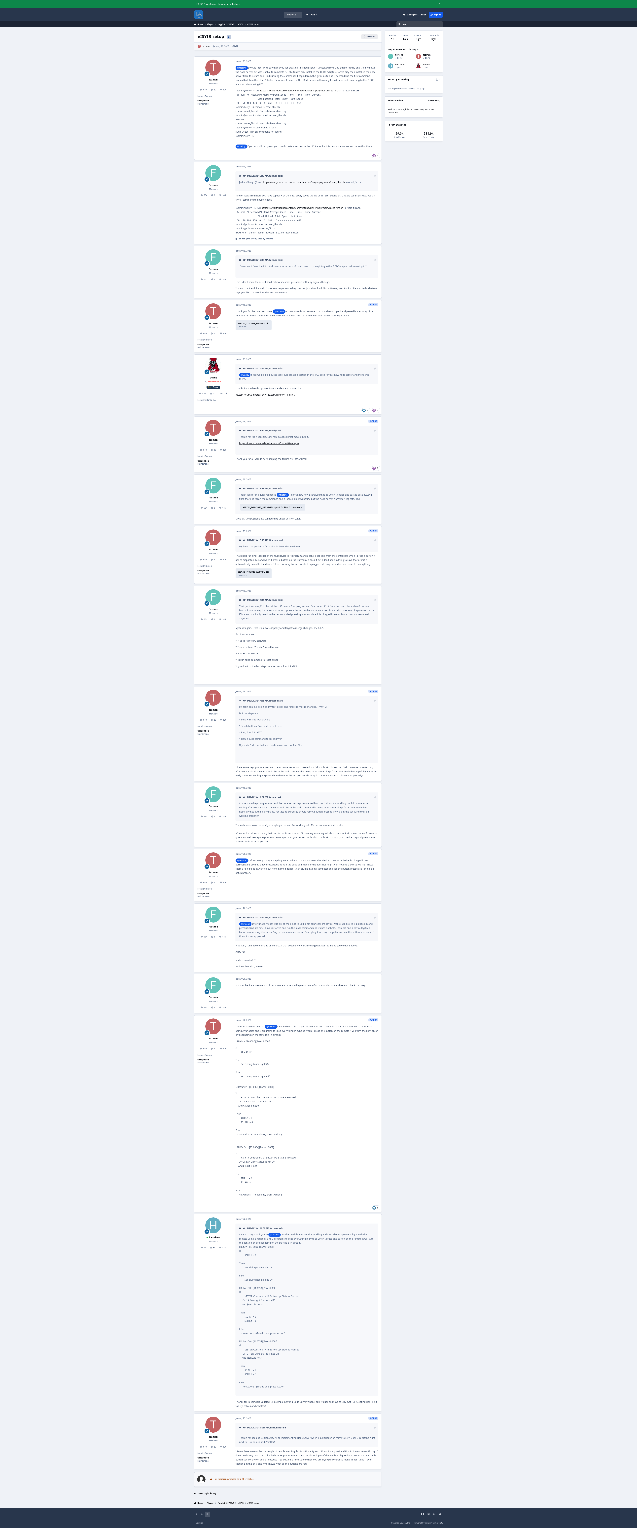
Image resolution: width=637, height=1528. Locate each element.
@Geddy (241, 146)
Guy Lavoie (418, 109)
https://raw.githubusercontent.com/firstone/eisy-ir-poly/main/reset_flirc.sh (300, 90)
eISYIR (235, 46)
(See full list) (434, 100)
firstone (213, 185)
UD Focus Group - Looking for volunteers (220, 4)
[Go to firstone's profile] (213, 173)
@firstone (241, 67)
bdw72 (408, 109)
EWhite (391, 109)
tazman (206, 46)
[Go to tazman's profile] (199, 46)
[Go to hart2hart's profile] (213, 1225)
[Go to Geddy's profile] (213, 365)
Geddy (213, 377)
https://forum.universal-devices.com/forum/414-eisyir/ (265, 394)
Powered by (428, 1523)
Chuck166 (393, 112)
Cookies (199, 1523)
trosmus (400, 109)
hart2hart (214, 1237)
